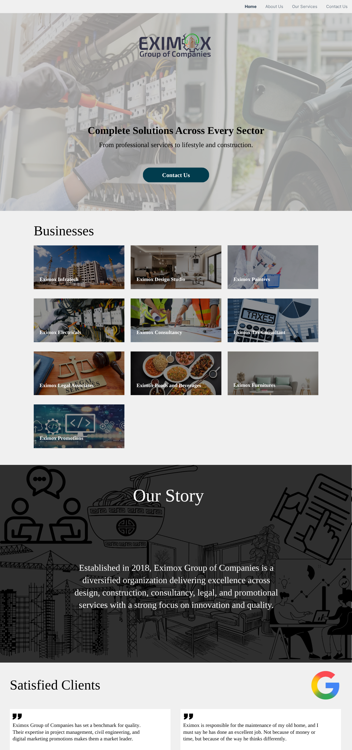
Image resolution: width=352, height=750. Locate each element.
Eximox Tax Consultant (259, 332)
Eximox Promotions (61, 438)
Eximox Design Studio (160, 279)
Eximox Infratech (59, 279)
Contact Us (176, 175)
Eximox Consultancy (159, 332)
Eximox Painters (251, 279)
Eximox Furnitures (254, 385)
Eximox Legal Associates (67, 385)
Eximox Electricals (60, 332)
